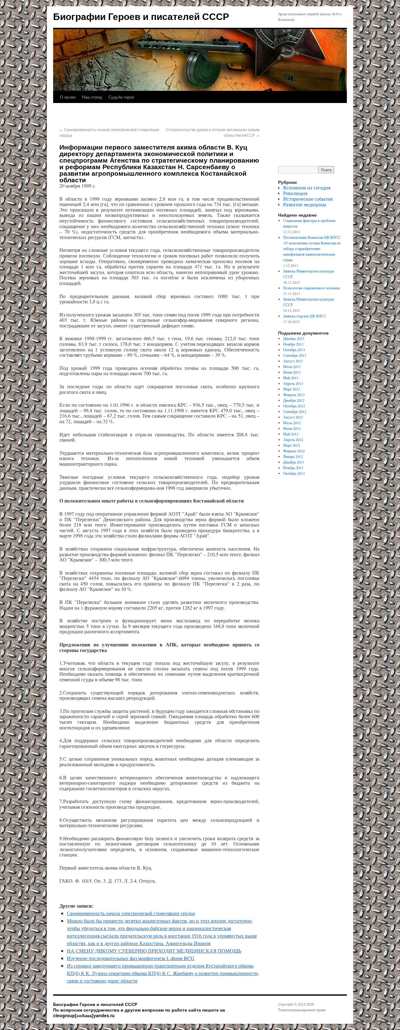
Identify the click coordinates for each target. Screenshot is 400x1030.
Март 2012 (291, 445)
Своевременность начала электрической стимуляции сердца (131, 913)
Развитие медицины (304, 204)
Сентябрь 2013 (294, 355)
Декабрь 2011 (293, 461)
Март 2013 (291, 388)
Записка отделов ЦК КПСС (304, 315)
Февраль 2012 (294, 450)
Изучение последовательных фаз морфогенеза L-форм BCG (130, 958)
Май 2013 (290, 377)
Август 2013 (293, 360)
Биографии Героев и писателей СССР (141, 16)
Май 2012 (290, 433)
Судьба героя (121, 97)
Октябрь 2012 (294, 405)
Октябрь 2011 (294, 473)
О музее (68, 97)
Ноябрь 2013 (293, 343)
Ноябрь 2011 (293, 467)
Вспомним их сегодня (306, 187)
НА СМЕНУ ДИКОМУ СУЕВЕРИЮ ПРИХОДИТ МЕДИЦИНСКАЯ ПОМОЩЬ (154, 950)
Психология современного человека (311, 287)
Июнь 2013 (292, 372)
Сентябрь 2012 (294, 411)
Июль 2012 (292, 422)
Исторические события (307, 198)
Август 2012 (293, 416)
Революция (295, 193)
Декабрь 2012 (293, 400)
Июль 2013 (292, 366)
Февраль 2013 (294, 394)
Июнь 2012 (292, 428)
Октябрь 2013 (294, 349)
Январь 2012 (293, 456)
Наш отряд (92, 97)
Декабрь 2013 (293, 338)
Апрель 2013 (293, 383)
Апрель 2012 (293, 439)
